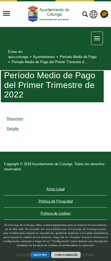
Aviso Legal (55, 189)
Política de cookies (56, 213)
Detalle (13, 128)
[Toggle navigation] (6, 13)
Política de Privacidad (56, 201)
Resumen (15, 118)
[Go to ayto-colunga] (49, 13)
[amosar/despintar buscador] (85, 14)
